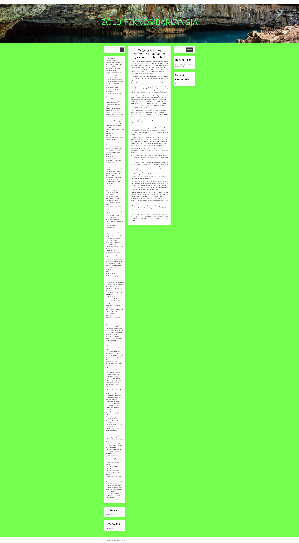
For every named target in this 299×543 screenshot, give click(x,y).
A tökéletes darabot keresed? (114, 141)
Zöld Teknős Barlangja (149, 22)
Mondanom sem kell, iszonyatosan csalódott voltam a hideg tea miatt (114, 363)
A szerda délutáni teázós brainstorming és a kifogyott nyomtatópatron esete (113, 100)
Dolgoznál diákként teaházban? (114, 191)
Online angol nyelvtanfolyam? (113, 378)
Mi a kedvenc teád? (111, 340)
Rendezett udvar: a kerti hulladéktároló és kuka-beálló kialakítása (113, 390)
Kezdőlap (110, 2)
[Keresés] (122, 49)
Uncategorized (110, 528)
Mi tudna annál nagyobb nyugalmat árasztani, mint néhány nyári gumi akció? (115, 344)
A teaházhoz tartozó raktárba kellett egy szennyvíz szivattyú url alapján (114, 125)
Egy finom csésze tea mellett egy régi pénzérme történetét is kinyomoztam (114, 212)
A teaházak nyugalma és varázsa (114, 114)
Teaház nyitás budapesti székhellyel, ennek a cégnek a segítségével (114, 409)
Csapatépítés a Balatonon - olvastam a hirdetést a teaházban (113, 187)
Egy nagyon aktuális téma (113, 225)
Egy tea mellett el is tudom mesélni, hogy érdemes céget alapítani (114, 234)
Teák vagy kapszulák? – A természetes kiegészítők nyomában (112, 420)
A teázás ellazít (110, 133)
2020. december (110, 514)
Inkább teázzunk (110, 313)
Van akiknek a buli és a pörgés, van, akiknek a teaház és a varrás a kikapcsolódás (114, 495)
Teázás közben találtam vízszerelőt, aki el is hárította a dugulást (114, 472)
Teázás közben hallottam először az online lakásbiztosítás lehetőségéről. (115, 451)
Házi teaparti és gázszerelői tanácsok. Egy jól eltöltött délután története (115, 288)
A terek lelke (109, 135)
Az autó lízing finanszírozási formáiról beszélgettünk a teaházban (113, 152)
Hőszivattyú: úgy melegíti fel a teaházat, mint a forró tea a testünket (114, 301)
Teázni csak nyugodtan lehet (113, 485)
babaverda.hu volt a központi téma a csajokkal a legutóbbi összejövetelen (113, 173)
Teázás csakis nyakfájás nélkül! (114, 443)
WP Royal (122, 540)
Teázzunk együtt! (110, 491)
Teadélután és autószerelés (113, 395)
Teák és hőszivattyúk (111, 416)
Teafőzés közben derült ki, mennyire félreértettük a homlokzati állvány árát (113, 403)
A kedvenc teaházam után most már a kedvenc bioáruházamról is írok (114, 83)
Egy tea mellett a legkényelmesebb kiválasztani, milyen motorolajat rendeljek (114, 229)
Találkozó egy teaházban (112, 394)
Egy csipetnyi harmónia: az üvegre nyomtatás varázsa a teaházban (113, 202)
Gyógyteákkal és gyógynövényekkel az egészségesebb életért (112, 275)
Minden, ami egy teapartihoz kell (114, 355)
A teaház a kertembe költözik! (114, 108)
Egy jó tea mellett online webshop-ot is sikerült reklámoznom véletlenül (112, 217)
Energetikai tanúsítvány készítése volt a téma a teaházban (112, 269)
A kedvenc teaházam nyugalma (114, 79)
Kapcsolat (117, 2)
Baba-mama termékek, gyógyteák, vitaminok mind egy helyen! (114, 167)
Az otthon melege (110, 164)
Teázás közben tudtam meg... (114, 476)
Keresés (189, 49)
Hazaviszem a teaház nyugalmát (114, 284)
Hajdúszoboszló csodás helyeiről (115, 282)
